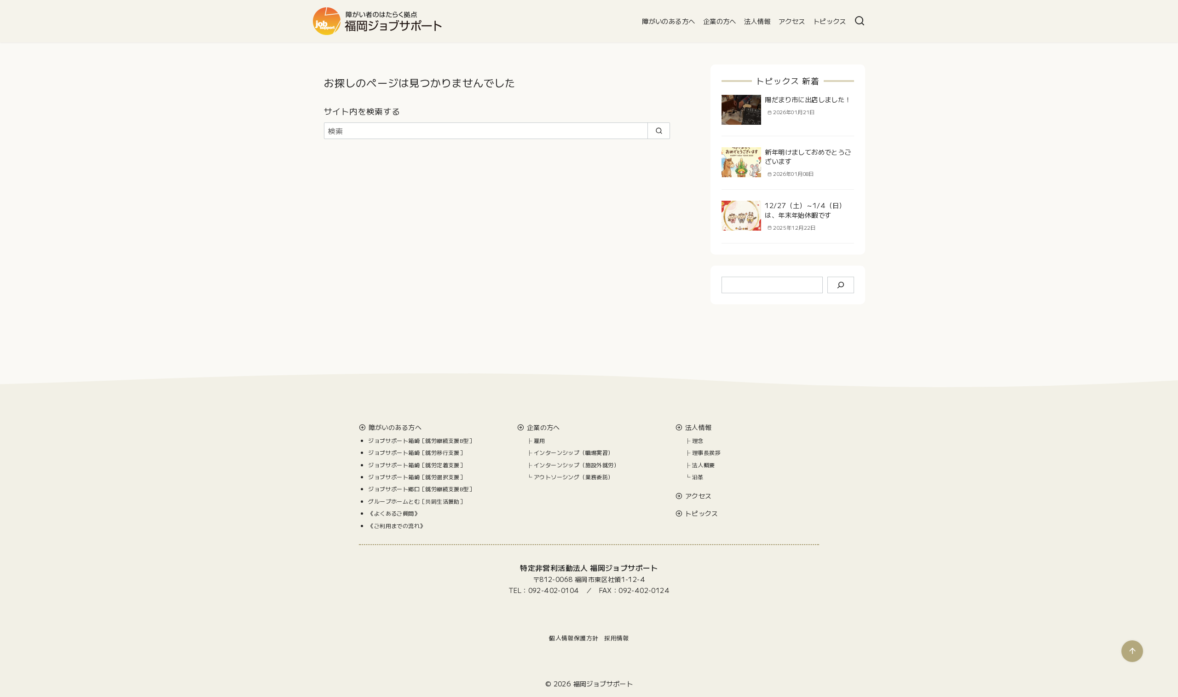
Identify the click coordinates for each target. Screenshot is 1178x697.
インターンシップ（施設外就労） (576, 465)
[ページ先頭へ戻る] (1132, 651)
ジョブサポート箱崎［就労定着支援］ (416, 465)
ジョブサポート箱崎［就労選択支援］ (416, 477)
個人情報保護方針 (573, 637)
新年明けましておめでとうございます (808, 156)
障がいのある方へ (668, 21)
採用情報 (616, 637)
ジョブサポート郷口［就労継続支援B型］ (421, 489)
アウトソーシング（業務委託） (574, 477)
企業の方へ (719, 21)
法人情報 (757, 21)
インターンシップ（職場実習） (574, 452)
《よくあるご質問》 (394, 513)
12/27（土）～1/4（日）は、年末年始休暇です (805, 209)
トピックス (829, 21)
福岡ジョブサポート (603, 683)
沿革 (698, 477)
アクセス (792, 21)
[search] (658, 130)
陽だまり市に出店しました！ (808, 99)
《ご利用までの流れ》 (396, 525)
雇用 (539, 440)
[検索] (859, 21)
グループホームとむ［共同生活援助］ (416, 501)
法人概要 (703, 465)
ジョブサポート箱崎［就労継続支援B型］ (421, 440)
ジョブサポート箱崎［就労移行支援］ (416, 452)
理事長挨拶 (706, 452)
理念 (698, 440)
